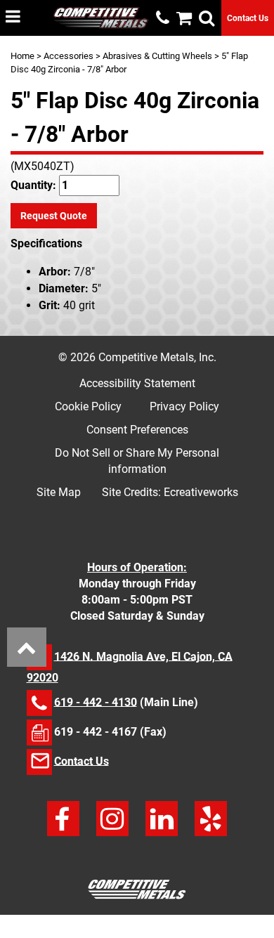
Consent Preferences (137, 429)
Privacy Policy (184, 406)
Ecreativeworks (201, 492)
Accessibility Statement (137, 383)
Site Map (59, 492)
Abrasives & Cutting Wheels (157, 56)
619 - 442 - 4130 (95, 701)
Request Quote (53, 215)
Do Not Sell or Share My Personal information (137, 461)
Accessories (68, 56)
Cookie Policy (88, 406)
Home (22, 56)
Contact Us (247, 18)
